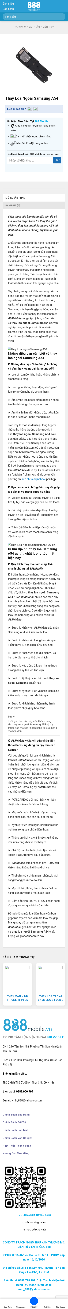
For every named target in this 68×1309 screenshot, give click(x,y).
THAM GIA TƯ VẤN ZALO (37, 1215)
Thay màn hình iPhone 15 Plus (17, 998)
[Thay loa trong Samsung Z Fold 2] (51, 978)
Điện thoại (49, 26)
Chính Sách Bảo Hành (16, 1114)
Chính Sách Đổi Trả (14, 1122)
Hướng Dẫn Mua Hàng (16, 1153)
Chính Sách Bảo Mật (15, 1130)
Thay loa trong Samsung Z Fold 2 (50, 998)
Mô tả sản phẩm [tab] (15, 197)
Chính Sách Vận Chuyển (17, 1138)
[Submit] (61, 16)
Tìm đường (60, 1307)
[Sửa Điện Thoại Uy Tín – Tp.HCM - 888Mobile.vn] (34, 6)
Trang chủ (19, 26)
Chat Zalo (7, 1307)
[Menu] (63, 6)
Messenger (21, 1307)
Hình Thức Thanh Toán (17, 1145)
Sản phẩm (34, 26)
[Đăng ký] (34, 1302)
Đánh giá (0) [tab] (12, 205)
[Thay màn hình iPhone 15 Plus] (17, 978)
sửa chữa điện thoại (33, 479)
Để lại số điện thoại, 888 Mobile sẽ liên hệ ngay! (34, 154)
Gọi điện (47, 1307)
